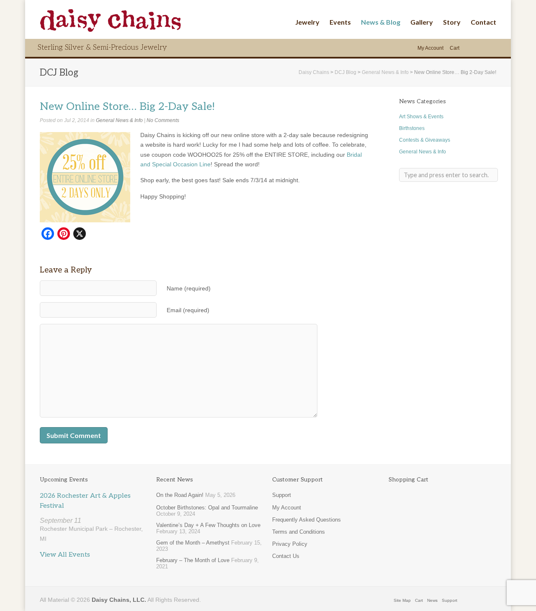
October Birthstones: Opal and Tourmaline (207, 507)
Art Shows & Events (421, 117)
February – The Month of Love (192, 560)
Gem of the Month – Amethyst (192, 543)
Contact (483, 22)
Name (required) (189, 288)
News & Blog (380, 22)
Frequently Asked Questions (306, 520)
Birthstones (412, 128)
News (432, 600)
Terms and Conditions (298, 532)
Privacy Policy (289, 544)
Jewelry (307, 22)
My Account (430, 48)
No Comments (163, 120)
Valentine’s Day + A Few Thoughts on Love (208, 525)
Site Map (402, 600)
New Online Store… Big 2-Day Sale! (127, 106)
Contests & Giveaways (424, 140)
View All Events (65, 555)
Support (281, 495)
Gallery (421, 22)
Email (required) (188, 310)
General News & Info (119, 120)
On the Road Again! (180, 495)
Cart (454, 48)
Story (452, 22)
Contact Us (285, 556)
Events (340, 22)
